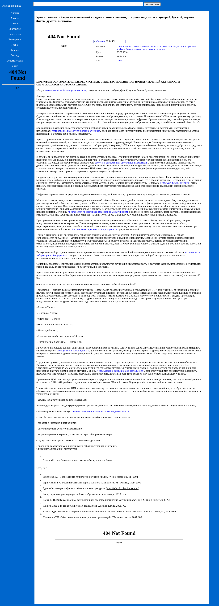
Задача (14, 66)
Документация (15, 60)
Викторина (14, 39)
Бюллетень (15, 34)
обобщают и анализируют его (73, 350)
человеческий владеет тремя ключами (65, 90)
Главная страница (11, 5)
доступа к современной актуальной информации (121, 162)
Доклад (15, 55)
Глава (15, 44)
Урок (119, 60)
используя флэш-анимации (175, 182)
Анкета (15, 18)
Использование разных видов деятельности (120, 370)
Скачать (100, 41)
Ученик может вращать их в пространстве (95, 229)
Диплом (14, 50)
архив (14, 23)
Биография (15, 28)
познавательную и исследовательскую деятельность (100, 411)
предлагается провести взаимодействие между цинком (98, 211)
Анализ (15, 13)
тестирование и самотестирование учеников (76, 130)
